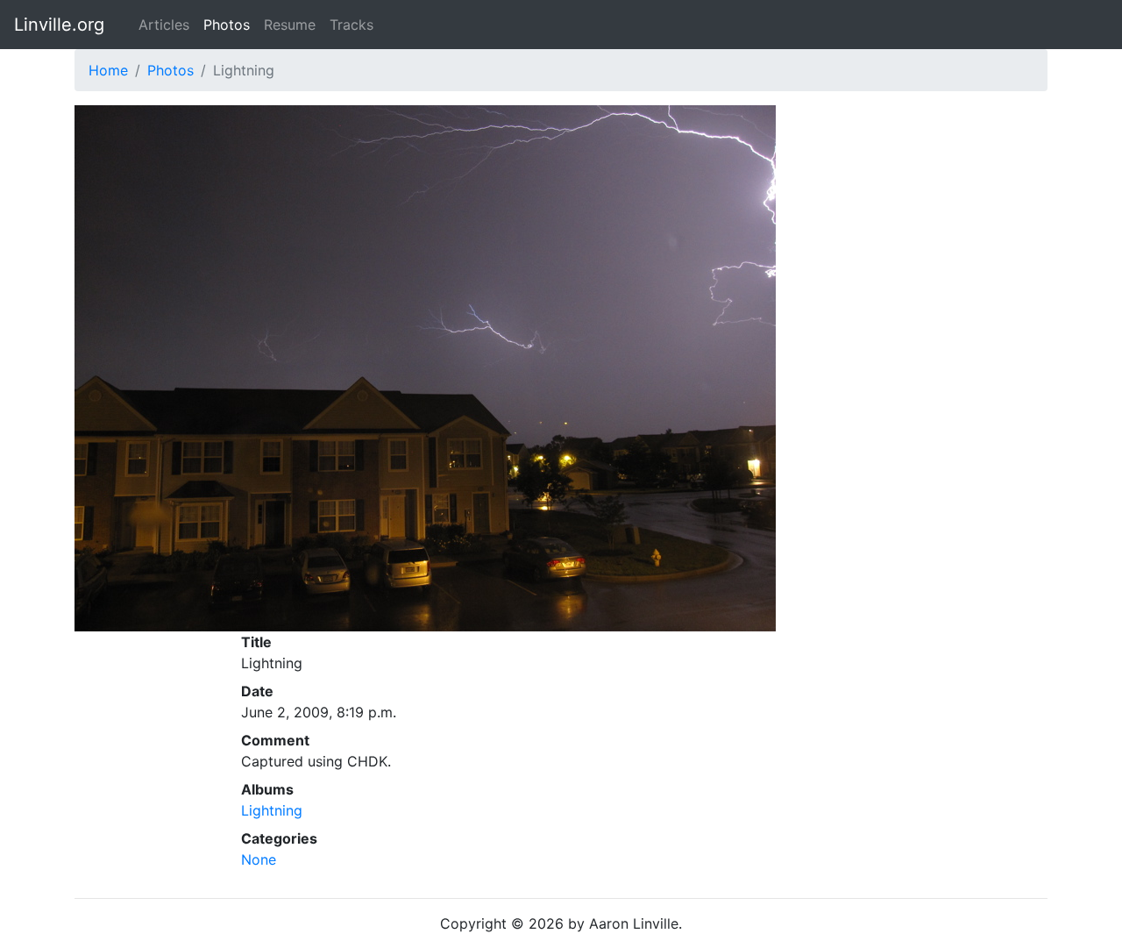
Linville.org (59, 24)
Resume (290, 24)
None (258, 859)
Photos (226, 24)
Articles (163, 24)
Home (108, 70)
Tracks (351, 24)
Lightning (271, 810)
